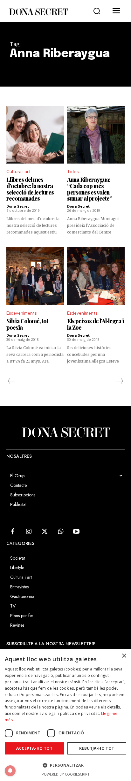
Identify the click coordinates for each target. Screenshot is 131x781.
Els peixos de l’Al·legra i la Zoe (95, 324)
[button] (96, 11)
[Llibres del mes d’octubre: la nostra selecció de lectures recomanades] (35, 135)
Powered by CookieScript (66, 774)
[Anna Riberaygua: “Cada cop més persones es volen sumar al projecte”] (96, 135)
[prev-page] (11, 381)
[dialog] (65, 715)
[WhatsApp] (60, 531)
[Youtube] (76, 531)
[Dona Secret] (38, 12)
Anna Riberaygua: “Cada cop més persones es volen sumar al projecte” (89, 189)
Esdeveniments (21, 313)
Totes (73, 171)
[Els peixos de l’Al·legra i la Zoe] (96, 276)
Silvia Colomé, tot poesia (27, 324)
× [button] (123, 656)
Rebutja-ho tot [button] (96, 748)
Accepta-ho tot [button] (34, 748)
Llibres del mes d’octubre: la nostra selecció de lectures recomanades (30, 189)
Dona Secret (17, 206)
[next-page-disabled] (119, 381)
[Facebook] (12, 531)
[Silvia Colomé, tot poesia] (35, 276)
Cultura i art (18, 171)
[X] (44, 531)
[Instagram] (28, 531)
